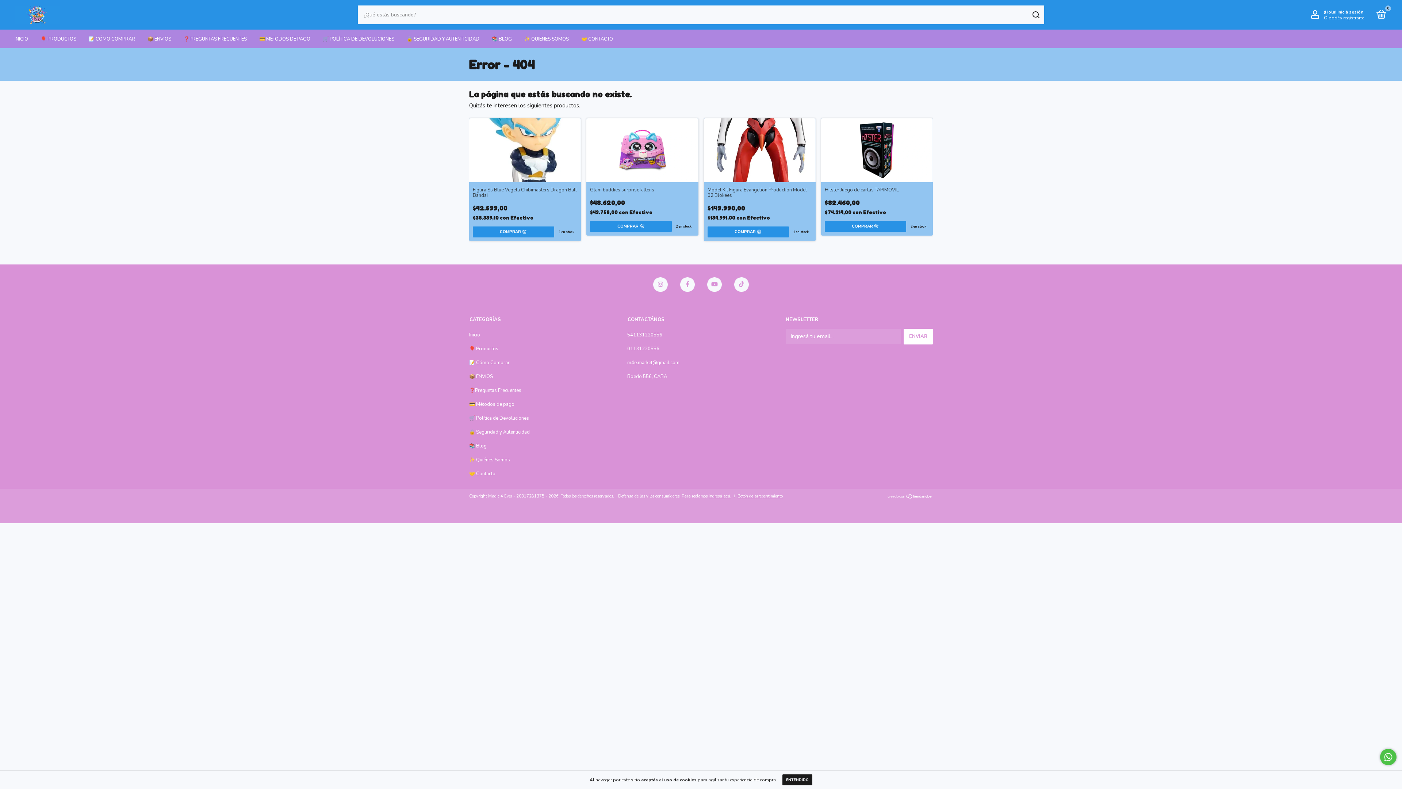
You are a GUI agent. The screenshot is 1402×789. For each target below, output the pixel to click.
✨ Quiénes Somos (546, 39)
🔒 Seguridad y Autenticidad (443, 39)
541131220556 (644, 335)
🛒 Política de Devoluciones (358, 39)
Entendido (797, 779)
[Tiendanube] (910, 497)
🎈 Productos (58, 39)
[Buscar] (1036, 15)
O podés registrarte (1344, 18)
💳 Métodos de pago (284, 39)
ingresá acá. (720, 496)
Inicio (21, 39)
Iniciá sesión (1350, 12)
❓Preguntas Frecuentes (215, 39)
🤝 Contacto (597, 39)
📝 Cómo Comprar (112, 39)
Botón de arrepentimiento (760, 496)
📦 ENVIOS (159, 39)
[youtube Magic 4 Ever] (714, 284)
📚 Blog (502, 39)
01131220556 (643, 349)
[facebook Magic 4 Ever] (687, 284)
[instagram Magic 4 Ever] (660, 284)
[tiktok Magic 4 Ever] (741, 284)
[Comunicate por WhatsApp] (1388, 757)
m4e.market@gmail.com (653, 362)
